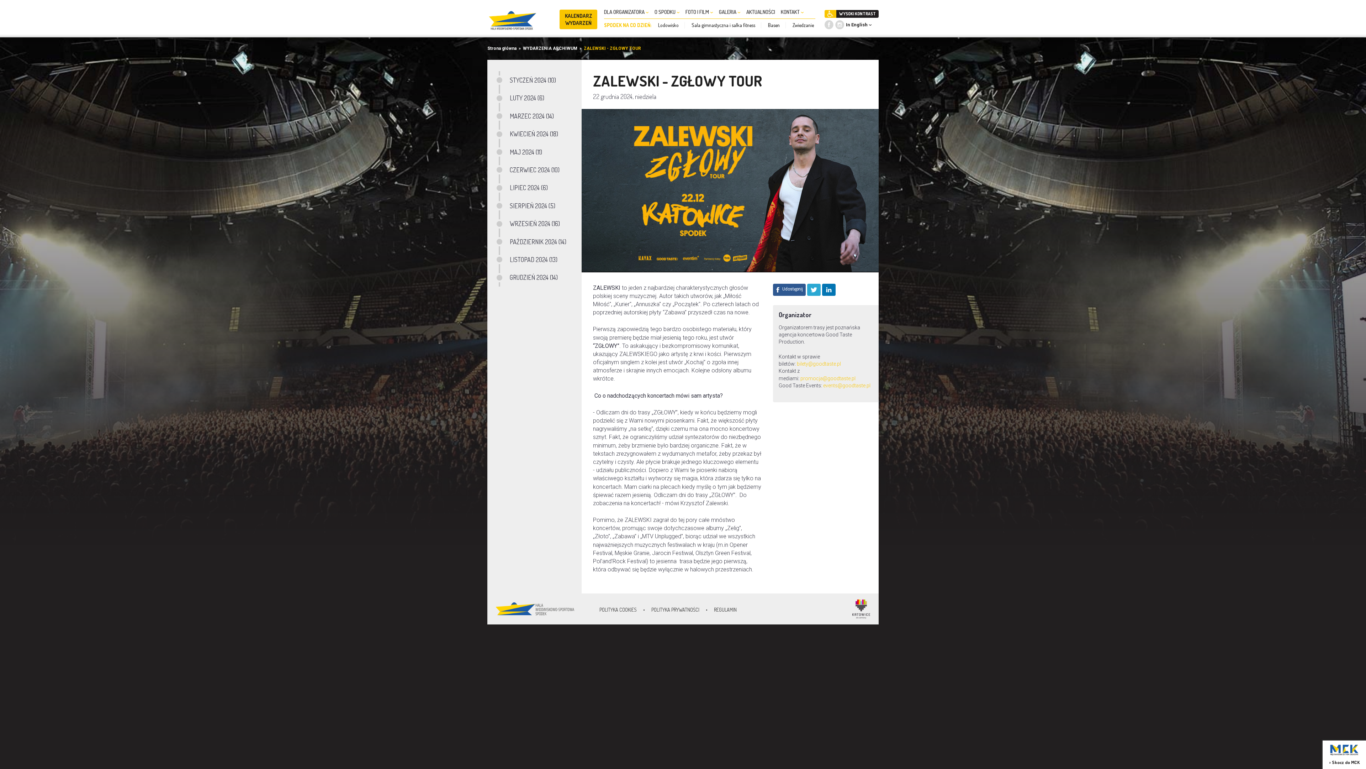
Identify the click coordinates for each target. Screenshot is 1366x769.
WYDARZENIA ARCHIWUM (550, 48)
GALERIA (728, 12)
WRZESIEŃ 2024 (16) (535, 223)
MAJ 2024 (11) (526, 152)
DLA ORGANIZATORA (625, 12)
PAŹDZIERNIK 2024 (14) (538, 242)
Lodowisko (668, 25)
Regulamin (725, 610)
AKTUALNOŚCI (760, 12)
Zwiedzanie (803, 25)
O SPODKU (666, 12)
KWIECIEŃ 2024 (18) (534, 134)
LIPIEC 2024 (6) (529, 188)
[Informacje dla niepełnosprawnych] (830, 14)
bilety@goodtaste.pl (819, 364)
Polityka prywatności (675, 610)
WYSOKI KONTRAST (857, 13)
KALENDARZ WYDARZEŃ (578, 19)
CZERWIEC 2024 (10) (535, 170)
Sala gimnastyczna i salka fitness (723, 25)
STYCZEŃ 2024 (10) (533, 80)
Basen (774, 25)
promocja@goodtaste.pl (828, 378)
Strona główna (502, 48)
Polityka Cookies (618, 610)
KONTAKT (791, 12)
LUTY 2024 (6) (527, 98)
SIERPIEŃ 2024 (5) (532, 206)
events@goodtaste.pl (846, 385)
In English (857, 24)
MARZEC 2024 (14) (532, 116)
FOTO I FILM (697, 12)
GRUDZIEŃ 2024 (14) (534, 277)
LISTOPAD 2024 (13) (533, 259)
